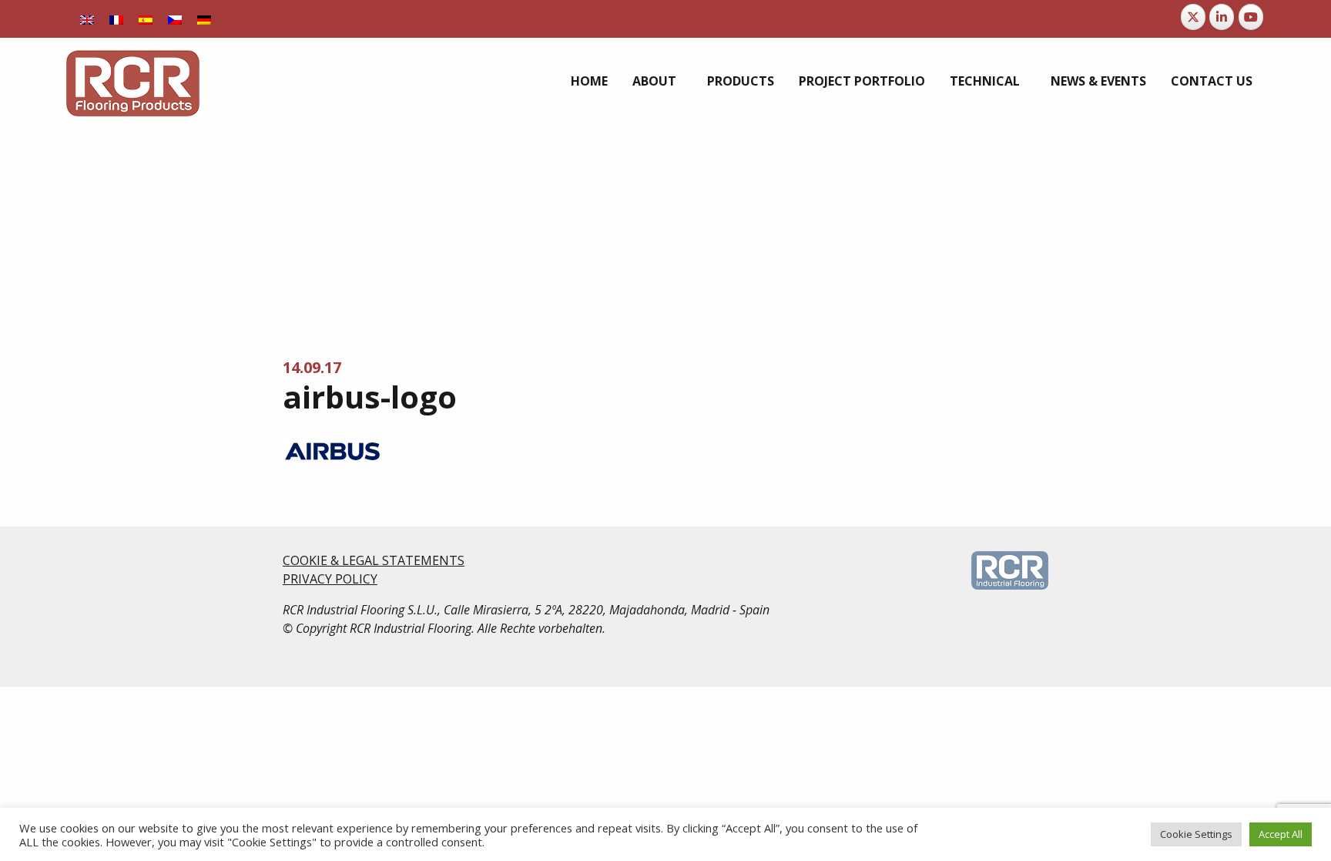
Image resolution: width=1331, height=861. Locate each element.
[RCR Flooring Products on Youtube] (1251, 17)
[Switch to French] (116, 18)
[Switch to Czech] (174, 18)
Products (740, 80)
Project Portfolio (862, 80)
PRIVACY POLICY (330, 578)
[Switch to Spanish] (145, 18)
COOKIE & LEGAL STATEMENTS (373, 560)
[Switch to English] (87, 18)
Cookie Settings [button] (1196, 834)
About (654, 80)
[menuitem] (589, 81)
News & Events (1098, 80)
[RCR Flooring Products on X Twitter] (1193, 17)
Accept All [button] (1281, 834)
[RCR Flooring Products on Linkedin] (1221, 17)
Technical (985, 80)
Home (589, 80)
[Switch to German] (204, 18)
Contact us (1211, 80)
